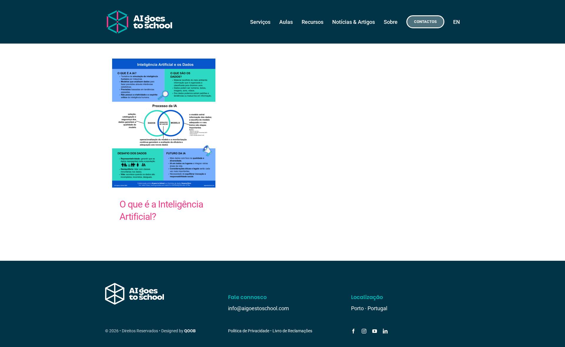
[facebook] (353, 331)
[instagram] (364, 331)
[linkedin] (385, 331)
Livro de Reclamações (292, 330)
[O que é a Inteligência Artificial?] (163, 123)
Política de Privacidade (248, 330)
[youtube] (374, 331)
